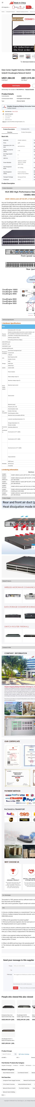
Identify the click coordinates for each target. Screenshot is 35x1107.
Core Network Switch (23, 1072)
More (3, 1095)
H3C (17, 1057)
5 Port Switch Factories (9, 1084)
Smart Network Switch (8, 1072)
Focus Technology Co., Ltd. (21, 1100)
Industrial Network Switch (24, 1084)
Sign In (4, 121)
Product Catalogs (24, 1054)
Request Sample (29, 89)
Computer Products (10, 11)
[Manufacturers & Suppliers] (17, 2)
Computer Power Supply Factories (11, 1080)
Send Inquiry (16, 85)
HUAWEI (4, 1057)
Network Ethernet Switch (9, 1088)
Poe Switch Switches (24, 1088)
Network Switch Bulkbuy (9, 1092)
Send (15, 988)
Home (3, 11)
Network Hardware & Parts (22, 11)
